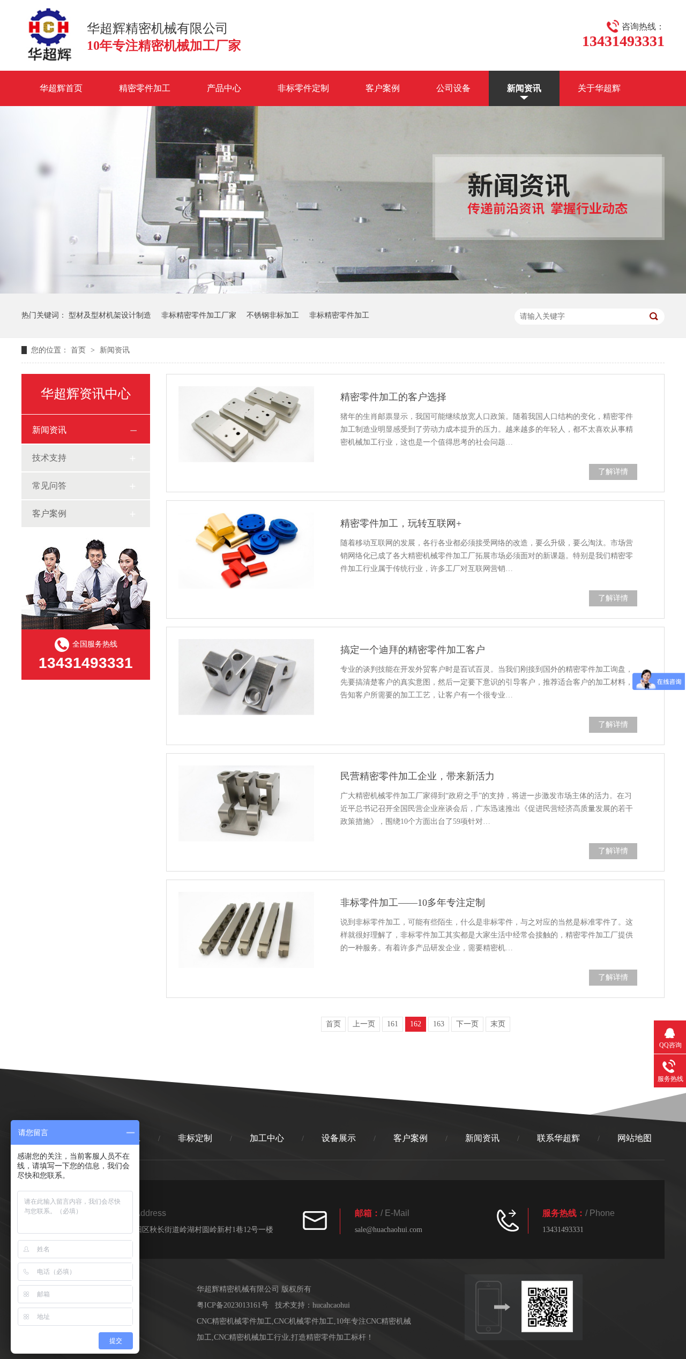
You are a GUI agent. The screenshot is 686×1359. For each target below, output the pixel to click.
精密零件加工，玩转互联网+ (400, 523)
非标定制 (195, 1138)
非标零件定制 (303, 88)
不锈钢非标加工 (273, 315)
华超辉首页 (61, 88)
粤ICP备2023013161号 (233, 1305)
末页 (497, 1024)
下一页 (467, 1024)
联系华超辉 (558, 1138)
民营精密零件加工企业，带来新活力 (417, 776)
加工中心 (267, 1138)
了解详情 (613, 472)
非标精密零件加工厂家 (198, 315)
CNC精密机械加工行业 (251, 1337)
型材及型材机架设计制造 (110, 315)
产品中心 (224, 88)
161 (392, 1024)
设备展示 (339, 1138)
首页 (79, 350)
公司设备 (453, 88)
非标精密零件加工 (339, 315)
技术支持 (49, 457)
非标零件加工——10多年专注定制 (412, 902)
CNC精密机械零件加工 (234, 1321)
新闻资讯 (524, 88)
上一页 (364, 1024)
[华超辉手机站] (552, 1306)
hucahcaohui (331, 1305)
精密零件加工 (144, 88)
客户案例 (383, 88)
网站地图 (634, 1138)
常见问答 (49, 485)
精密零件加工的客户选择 (393, 397)
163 (438, 1024)
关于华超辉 (599, 88)
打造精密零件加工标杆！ (332, 1337)
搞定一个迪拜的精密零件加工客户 (412, 649)
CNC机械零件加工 (304, 1321)
